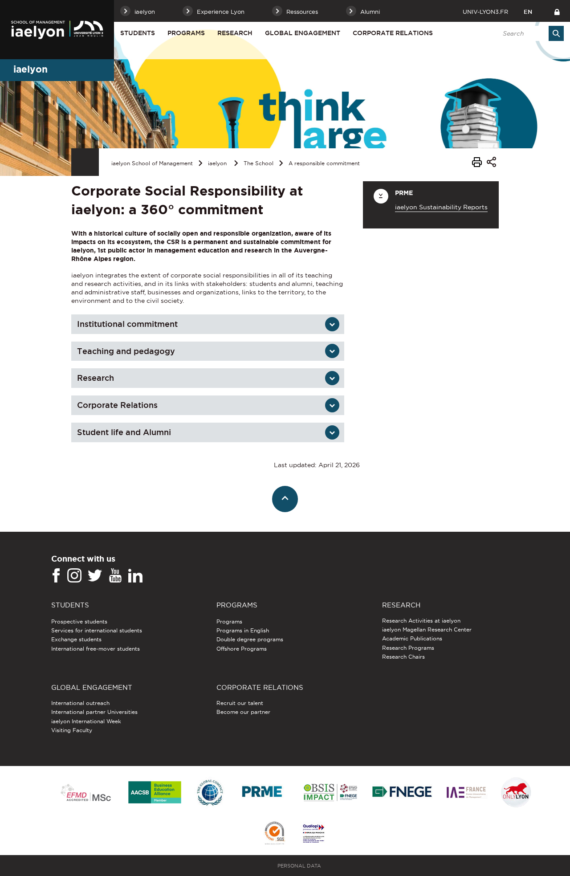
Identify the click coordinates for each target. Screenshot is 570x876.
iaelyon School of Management (152, 163)
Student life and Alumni (124, 432)
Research (234, 33)
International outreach (80, 703)
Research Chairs (403, 657)
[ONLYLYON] (516, 793)
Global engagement (302, 33)
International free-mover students (95, 649)
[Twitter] (95, 575)
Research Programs (408, 648)
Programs (186, 33)
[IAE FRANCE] (466, 793)
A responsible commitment (324, 163)
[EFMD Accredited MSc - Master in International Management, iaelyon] (86, 793)
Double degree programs (249, 639)
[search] (529, 33)
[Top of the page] (285, 499)
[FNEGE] (402, 793)
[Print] (477, 163)
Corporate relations (393, 33)
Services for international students (96, 630)
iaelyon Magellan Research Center (427, 629)
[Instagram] (74, 575)
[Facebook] (56, 575)
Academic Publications (412, 638)
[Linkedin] (135, 575)
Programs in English (242, 630)
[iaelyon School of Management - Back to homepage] (57, 29)
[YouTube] (115, 575)
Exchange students (76, 639)
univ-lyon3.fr (485, 11)
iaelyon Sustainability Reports (441, 207)
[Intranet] (557, 11)
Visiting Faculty (71, 730)
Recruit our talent (239, 703)
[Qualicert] (274, 834)
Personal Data (299, 865)
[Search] (556, 33)
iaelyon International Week (86, 721)
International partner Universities (94, 712)
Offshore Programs (241, 649)
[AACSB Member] (155, 792)
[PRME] (263, 793)
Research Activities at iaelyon (421, 620)
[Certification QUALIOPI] (313, 834)
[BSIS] (330, 793)
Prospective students (79, 621)
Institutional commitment (127, 324)
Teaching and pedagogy (126, 351)
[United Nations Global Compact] (209, 793)
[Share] (491, 163)
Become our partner (243, 712)
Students (137, 33)
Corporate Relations (117, 405)
